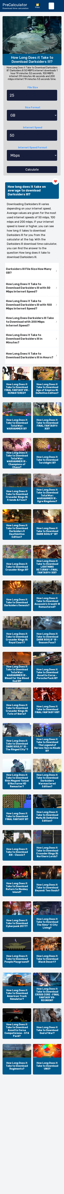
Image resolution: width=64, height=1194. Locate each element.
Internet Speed (32, 127)
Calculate (32, 169)
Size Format (32, 107)
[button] (32, 271)
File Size (32, 87)
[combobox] (51, 6)
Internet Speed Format (32, 147)
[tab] (32, 271)
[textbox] (51, 6)
